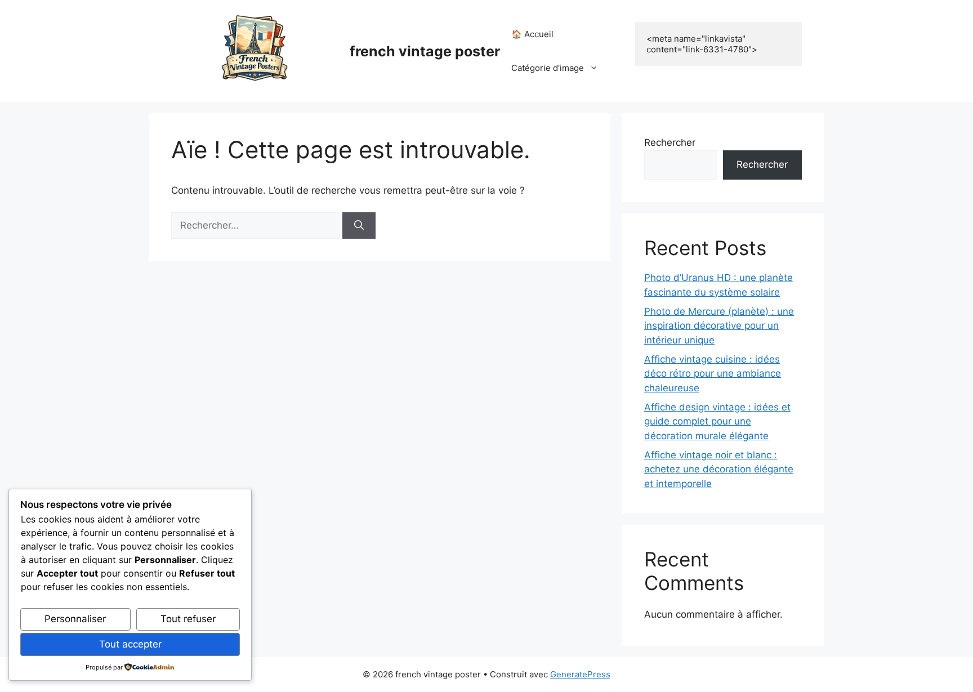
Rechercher (669, 142)
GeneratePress (580, 674)
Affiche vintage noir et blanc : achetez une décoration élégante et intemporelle (718, 469)
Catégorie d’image (547, 67)
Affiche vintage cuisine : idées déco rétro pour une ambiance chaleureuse (712, 374)
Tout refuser (188, 618)
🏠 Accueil (532, 34)
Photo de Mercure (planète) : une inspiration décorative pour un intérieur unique (719, 326)
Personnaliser (75, 618)
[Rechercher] (359, 225)
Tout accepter (130, 644)
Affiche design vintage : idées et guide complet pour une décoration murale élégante (717, 421)
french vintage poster (425, 51)
